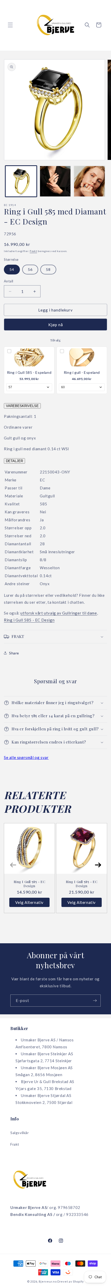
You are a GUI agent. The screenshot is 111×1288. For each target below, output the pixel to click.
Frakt (33, 251)
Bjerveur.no (48, 1281)
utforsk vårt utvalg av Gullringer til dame (58, 613)
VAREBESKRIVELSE (22, 406)
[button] (10, 25)
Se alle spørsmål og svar (26, 757)
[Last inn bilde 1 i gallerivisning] (21, 181)
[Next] (98, 864)
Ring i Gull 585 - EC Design (29, 620)
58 (48, 269)
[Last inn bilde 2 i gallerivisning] (55, 181)
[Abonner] (94, 1001)
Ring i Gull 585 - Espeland (29, 372)
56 (30, 269)
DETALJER (14, 461)
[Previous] (13, 864)
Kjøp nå (55, 324)
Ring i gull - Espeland (82, 372)
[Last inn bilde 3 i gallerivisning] (89, 181)
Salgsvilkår (19, 1132)
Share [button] (14, 653)
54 (12, 269)
